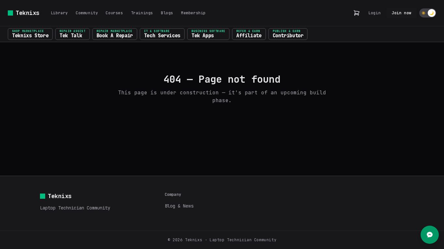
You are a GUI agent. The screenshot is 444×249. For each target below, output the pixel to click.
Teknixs (28, 13)
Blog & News (179, 206)
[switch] (427, 13)
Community (87, 13)
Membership (193, 13)
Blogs (167, 13)
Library (59, 13)
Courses (114, 13)
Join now (401, 13)
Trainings (142, 13)
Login (374, 13)
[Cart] (356, 13)
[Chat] (430, 235)
